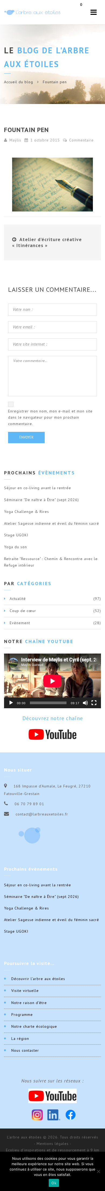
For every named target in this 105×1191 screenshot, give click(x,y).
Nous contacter (25, 1050)
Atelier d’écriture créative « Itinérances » (47, 242)
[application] (52, 681)
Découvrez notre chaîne (52, 718)
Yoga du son (15, 546)
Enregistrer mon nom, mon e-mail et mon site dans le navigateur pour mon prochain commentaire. (50, 417)
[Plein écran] (94, 703)
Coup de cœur (23, 610)
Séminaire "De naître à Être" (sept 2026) (41, 499)
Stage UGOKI (16, 535)
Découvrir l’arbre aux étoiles (38, 978)
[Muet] (85, 703)
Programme (22, 1014)
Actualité (18, 598)
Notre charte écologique (34, 1026)
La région (20, 1038)
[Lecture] (11, 703)
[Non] (98, 1171)
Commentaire (81, 140)
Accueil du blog (18, 81)
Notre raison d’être (29, 1002)
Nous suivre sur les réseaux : (52, 1081)
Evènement (20, 622)
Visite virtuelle (25, 990)
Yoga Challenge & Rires (26, 511)
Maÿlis (15, 140)
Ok (53, 1183)
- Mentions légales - (52, 1143)
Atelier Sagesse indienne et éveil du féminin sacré (51, 523)
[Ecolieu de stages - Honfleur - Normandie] (32, 12)
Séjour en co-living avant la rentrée (37, 487)
